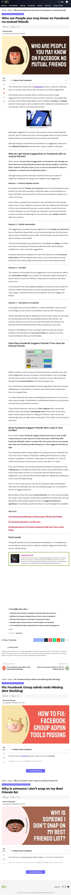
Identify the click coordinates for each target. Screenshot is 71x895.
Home (4, 10)
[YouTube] (68, 887)
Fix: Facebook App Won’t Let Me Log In (24, 522)
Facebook (10, 14)
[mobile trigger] (3, 2)
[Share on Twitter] (13, 27)
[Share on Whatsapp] (54, 640)
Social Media (19, 14)
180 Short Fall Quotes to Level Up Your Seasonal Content (30, 619)
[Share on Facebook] (10, 27)
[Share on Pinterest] (50, 640)
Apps (10, 10)
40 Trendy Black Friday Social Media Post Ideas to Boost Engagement (34, 625)
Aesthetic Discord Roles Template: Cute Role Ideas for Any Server (33, 613)
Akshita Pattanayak (9, 700)
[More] (18, 27)
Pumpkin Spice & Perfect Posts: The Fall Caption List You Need (32, 622)
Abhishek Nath (7, 31)
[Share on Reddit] (4, 93)
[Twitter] (65, 887)
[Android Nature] (6, 2)
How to (10, 784)
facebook (19, 633)
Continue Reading (35, 771)
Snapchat (17, 784)
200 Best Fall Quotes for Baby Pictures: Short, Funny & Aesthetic (32, 616)
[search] (59, 2)
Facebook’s (38, 87)
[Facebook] (62, 887)
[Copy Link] (15, 27)
